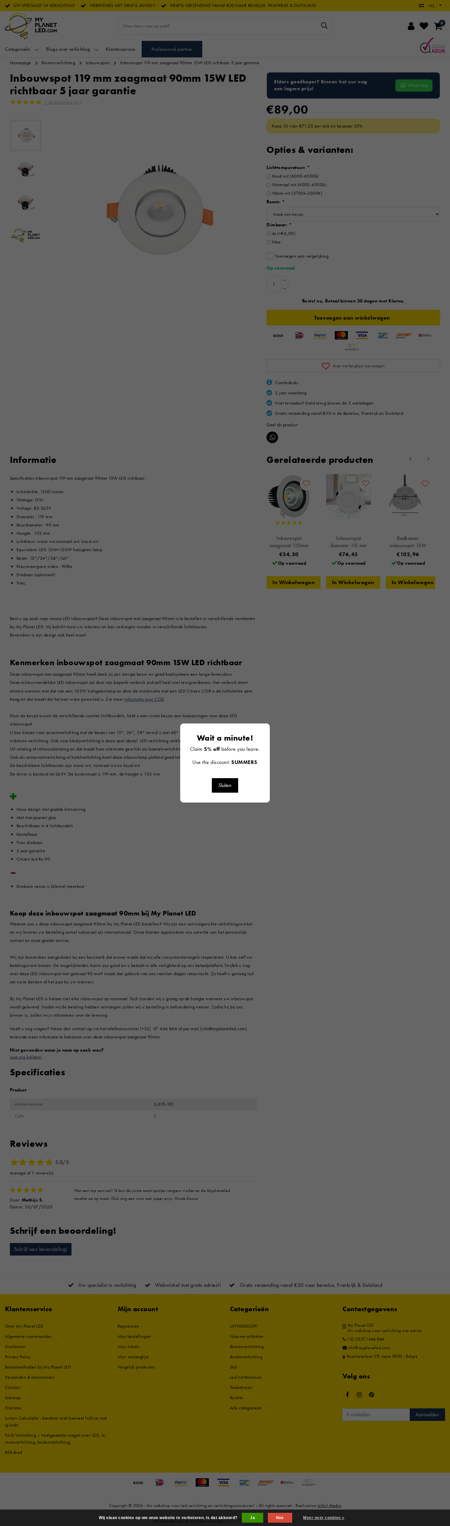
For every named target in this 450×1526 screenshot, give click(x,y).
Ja (252, 1517)
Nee (280, 1517)
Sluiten (225, 785)
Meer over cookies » (323, 1517)
